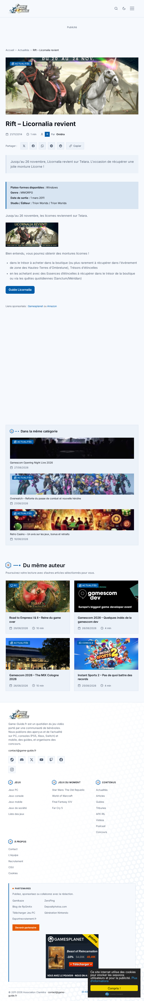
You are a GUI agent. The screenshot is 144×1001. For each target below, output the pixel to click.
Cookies (13, 873)
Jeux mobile (15, 801)
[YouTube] (41, 759)
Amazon (52, 306)
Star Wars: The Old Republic (68, 789)
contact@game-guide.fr (22, 750)
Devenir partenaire (25, 927)
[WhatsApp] (42, 145)
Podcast (101, 826)
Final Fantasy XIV (62, 801)
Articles (100, 795)
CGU (11, 867)
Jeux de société (17, 807)
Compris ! (114, 988)
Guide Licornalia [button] (20, 289)
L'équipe (13, 855)
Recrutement (15, 861)
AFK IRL (100, 813)
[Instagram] (11, 769)
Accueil (10, 50)
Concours (101, 832)
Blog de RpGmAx (22, 906)
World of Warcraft (62, 795)
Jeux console (16, 795)
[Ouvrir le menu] (132, 8)
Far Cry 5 (57, 807)
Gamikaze (18, 900)
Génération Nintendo (56, 912)
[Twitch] (51, 759)
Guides (100, 801)
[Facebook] (33, 145)
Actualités (23, 50)
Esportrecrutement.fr (24, 918)
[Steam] (11, 759)
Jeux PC (13, 789)
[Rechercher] (116, 8)
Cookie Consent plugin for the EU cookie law (114, 994)
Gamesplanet (35, 306)
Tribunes (101, 807)
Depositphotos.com (55, 906)
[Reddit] (60, 145)
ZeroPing (49, 900)
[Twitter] (24, 145)
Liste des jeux (16, 813)
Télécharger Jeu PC (23, 912)
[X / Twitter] (31, 759)
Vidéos (100, 820)
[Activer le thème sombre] (123, 8)
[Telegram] (51, 145)
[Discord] (21, 759)
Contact (13, 849)
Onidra (60, 134)
